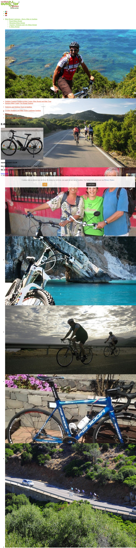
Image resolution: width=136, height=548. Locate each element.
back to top (4, 173)
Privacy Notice (109, 180)
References (9, 114)
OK (45, 184)
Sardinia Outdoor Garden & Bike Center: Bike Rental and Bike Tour (28, 101)
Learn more (91, 184)
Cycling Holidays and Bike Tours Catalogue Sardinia (23, 110)
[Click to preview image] (22, 159)
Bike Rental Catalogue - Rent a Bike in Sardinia (21, 19)
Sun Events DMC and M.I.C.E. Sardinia (18, 118)
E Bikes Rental (14, 27)
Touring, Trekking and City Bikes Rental (23, 25)
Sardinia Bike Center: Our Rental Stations (19, 103)
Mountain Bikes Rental (17, 23)
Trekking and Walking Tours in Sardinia (18, 107)
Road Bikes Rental (15, 21)
